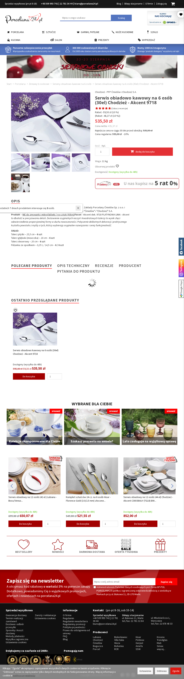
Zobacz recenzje (119, 108)
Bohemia (119, 646)
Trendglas (162, 640)
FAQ (65, 636)
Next (172, 485)
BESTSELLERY (23, 551)
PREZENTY (160, 551)
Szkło (154, 32)
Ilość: (97, 145)
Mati (159, 643)
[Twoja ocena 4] (106, 108)
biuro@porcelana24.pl (86, 3)
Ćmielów (97, 643)
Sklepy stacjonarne (133, 3)
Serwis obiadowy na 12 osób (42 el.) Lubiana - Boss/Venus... (32, 498)
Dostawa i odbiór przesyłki (15, 626)
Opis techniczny (73, 265)
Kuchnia (15, 40)
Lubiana (97, 637)
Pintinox (140, 640)
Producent (130, 265)
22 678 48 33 (166, 623)
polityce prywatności (24, 675)
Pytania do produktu (78, 271)
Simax (160, 646)
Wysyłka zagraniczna (17, 639)
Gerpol (139, 643)
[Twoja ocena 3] (103, 108)
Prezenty (103, 40)
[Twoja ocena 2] (100, 108)
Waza (117, 643)
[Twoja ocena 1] (96, 108)
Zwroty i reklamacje (45, 615)
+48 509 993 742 (49, 3)
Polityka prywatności (74, 627)
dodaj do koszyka (145, 151)
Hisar (138, 637)
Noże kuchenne (124, 32)
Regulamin (68, 618)
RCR (116, 649)
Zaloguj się (161, 3)
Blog (119, 3)
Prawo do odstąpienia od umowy (76, 632)
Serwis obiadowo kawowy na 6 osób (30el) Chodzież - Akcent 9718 (35, 352)
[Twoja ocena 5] (109, 108)
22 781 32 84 (137, 621)
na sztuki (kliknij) (66, 214)
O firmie (149, 3)
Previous (12, 485)
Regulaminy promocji (74, 624)
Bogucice (98, 646)
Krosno (161, 637)
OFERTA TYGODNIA (126, 551)
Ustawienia (145, 671)
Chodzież (98, 640)
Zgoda (175, 671)
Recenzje (104, 265)
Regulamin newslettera (75, 621)
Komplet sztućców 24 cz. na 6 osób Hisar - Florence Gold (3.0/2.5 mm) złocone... (88, 498)
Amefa (139, 646)
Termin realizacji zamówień (14, 620)
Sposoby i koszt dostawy (14, 632)
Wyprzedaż (148, 40)
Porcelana (17, 32)
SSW (138, 649)
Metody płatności (15, 636)
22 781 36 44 (66, 3)
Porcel (96, 649)
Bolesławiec (120, 637)
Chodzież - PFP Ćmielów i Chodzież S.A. (116, 92)
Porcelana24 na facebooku (181, 247)
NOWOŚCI (58, 551)
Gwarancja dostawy (16, 615)
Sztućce (51, 32)
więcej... (161, 649)
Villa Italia (119, 640)
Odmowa (162, 671)
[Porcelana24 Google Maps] (181, 288)
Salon (58, 40)
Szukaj (121, 18)
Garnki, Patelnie (90, 32)
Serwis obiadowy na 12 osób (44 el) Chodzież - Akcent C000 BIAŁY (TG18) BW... (148, 498)
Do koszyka (29, 376)
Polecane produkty (31, 265)
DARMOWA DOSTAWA (92, 551)
